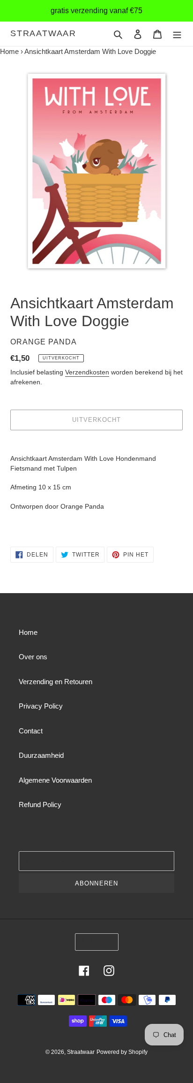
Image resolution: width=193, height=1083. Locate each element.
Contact (31, 731)
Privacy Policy (41, 706)
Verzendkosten (87, 372)
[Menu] (177, 34)
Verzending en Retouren (55, 682)
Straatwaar (43, 33)
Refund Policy (40, 804)
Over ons (33, 657)
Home (9, 51)
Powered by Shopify (122, 1052)
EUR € (93, 942)
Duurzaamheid (41, 755)
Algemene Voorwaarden (55, 780)
